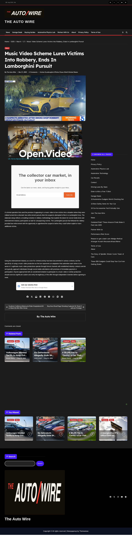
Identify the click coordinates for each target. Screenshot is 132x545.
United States (73, 72)
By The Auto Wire (10, 72)
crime (42, 72)
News (8, 32)
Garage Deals (17, 32)
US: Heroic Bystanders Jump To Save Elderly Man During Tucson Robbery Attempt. (37, 127)
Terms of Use (95, 32)
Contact (94, 182)
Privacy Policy (83, 32)
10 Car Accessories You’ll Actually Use (105, 208)
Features (10, 341)
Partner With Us (63, 32)
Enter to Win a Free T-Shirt (101, 191)
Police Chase (59, 72)
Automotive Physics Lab (46, 32)
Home (93, 160)
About (74, 32)
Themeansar (83, 531)
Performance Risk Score (100, 234)
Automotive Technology (99, 173)
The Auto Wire (20, 22)
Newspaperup (72, 531)
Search (12, 456)
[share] (63, 126)
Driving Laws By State (99, 187)
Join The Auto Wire (98, 213)
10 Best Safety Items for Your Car (103, 204)
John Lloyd (38, 358)
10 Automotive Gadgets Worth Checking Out (107, 199)
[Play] (75, 143)
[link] (11, 127)
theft (66, 72)
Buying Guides (30, 32)
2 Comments (33, 72)
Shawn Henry (10, 358)
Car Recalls (95, 178)
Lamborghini (49, 72)
